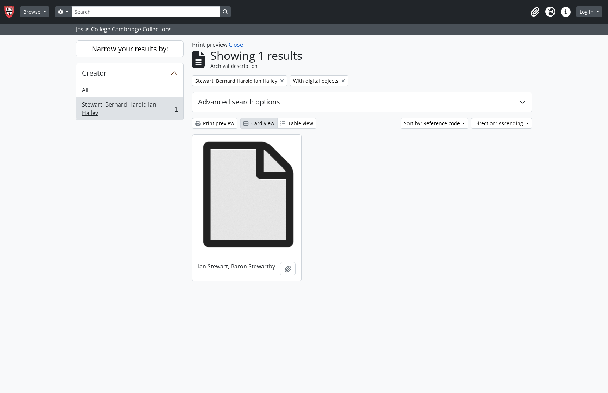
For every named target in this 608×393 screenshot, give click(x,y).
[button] (535, 12)
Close (236, 45)
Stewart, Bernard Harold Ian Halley (130, 109)
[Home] (12, 12)
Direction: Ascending (499, 123)
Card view (262, 123)
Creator (94, 73)
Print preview (218, 123)
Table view (300, 123)
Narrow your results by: (130, 48)
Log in (587, 11)
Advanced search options (239, 102)
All (85, 90)
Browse (32, 11)
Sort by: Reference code (432, 123)
